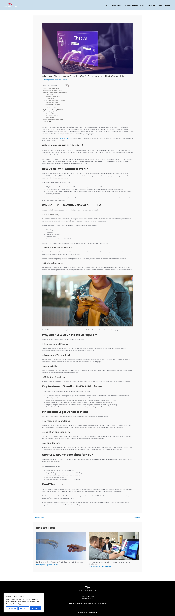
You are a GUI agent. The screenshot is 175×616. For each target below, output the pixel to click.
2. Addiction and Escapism (51, 116)
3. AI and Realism (49, 117)
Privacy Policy (77, 603)
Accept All (35, 608)
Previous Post (38, 517)
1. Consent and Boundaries (52, 114)
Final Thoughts (47, 121)
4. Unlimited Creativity (50, 108)
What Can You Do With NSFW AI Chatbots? (55, 92)
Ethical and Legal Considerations (52, 112)
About (160, 5)
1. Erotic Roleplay (49, 94)
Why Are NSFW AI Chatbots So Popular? (54, 100)
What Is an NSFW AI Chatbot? (51, 88)
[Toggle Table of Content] (66, 85)
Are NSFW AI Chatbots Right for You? (53, 119)
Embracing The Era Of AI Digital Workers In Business (59, 562)
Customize (12, 608)
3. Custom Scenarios (50, 98)
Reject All (24, 608)
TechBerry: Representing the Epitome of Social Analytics (110, 563)
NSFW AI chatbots (65, 138)
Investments (151, 5)
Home (107, 5)
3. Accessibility (48, 106)
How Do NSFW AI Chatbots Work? (52, 90)
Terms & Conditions (89, 603)
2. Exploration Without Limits (52, 104)
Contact (167, 5)
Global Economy (117, 5)
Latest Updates (48, 80)
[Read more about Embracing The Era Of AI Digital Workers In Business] (61, 546)
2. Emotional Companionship (52, 96)
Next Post (138, 517)
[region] (24, 602)
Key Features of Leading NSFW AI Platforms (55, 110)
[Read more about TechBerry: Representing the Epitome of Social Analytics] (114, 546)
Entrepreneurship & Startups (134, 5)
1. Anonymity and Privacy (51, 102)
